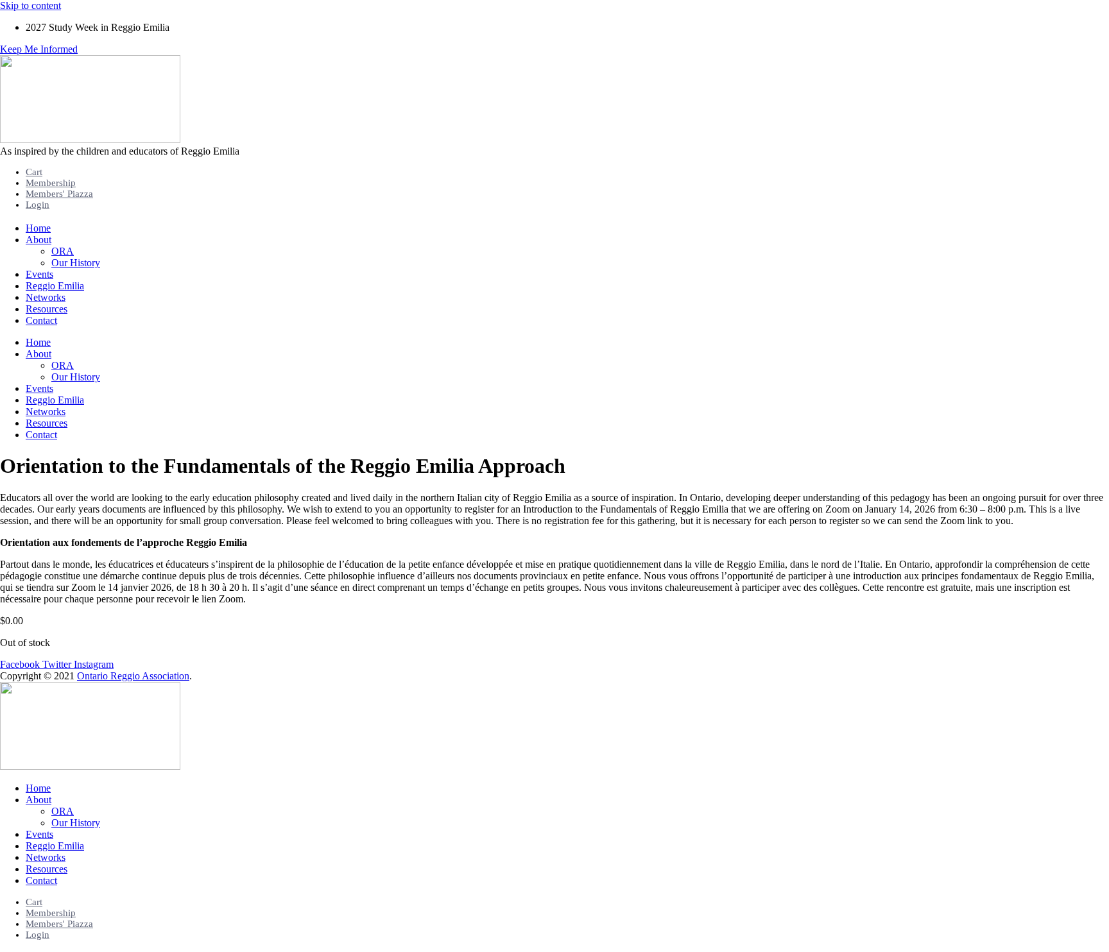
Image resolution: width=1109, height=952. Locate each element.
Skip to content (30, 5)
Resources (46, 308)
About (38, 239)
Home (38, 228)
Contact (41, 320)
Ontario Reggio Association (133, 675)
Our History (75, 262)
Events (39, 274)
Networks (45, 297)
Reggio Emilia (55, 285)
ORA (62, 251)
